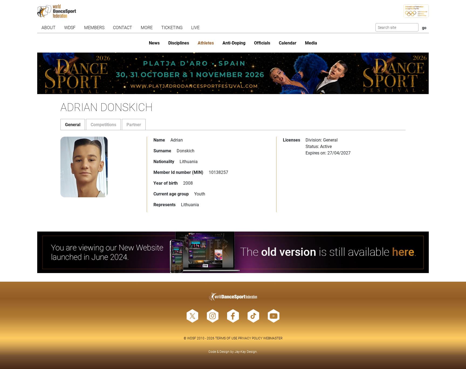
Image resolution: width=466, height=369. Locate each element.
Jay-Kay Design (246, 351)
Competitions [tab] (103, 124)
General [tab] (72, 124)
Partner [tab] (133, 124)
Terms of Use (226, 338)
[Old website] (233, 252)
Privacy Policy (250, 338)
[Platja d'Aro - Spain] (233, 73)
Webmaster (273, 338)
